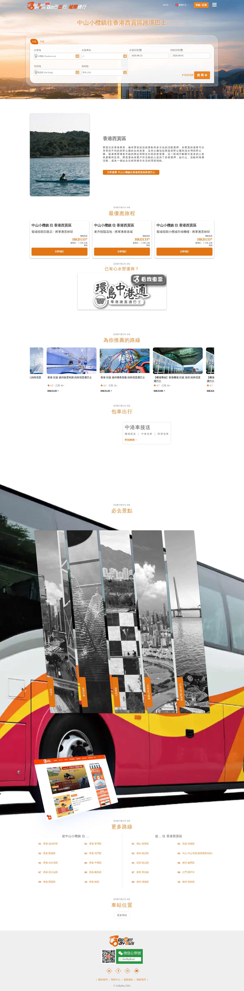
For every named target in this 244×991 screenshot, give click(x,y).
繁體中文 (183, 5)
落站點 (85, 66)
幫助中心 (115, 979)
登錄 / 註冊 (201, 5)
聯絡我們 (141, 979)
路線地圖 (189, 75)
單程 (42, 41)
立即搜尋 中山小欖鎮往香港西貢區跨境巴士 (131, 172)
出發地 (37, 50)
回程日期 (175, 50)
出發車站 (86, 50)
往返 (34, 41)
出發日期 (134, 50)
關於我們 (103, 979)
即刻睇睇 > (131, 440)
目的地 (37, 66)
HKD (165, 5)
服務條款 (128, 979)
